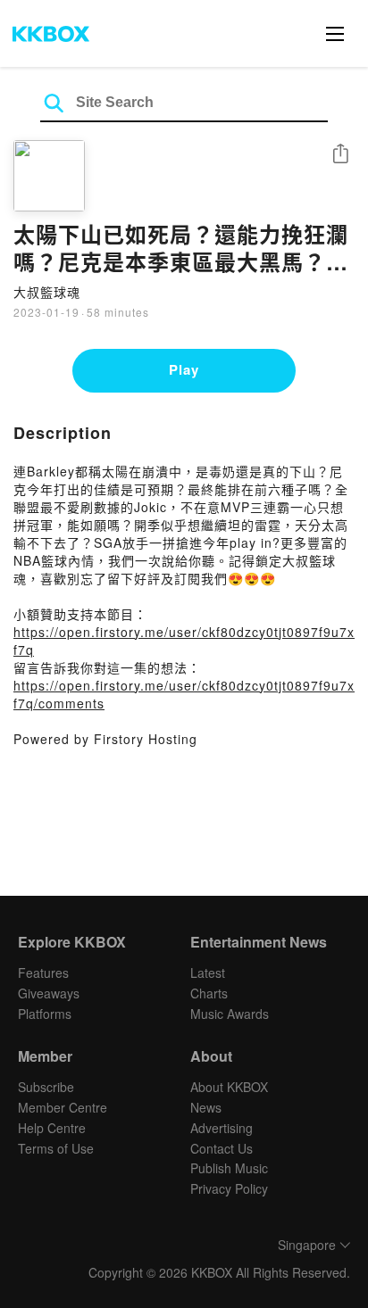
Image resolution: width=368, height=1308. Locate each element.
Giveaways (48, 993)
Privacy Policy (229, 1188)
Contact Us (221, 1148)
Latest (207, 972)
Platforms (44, 1013)
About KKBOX (229, 1087)
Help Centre (52, 1128)
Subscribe (46, 1087)
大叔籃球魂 (46, 292)
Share (340, 154)
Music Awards (229, 1013)
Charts (209, 993)
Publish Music (229, 1168)
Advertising (221, 1128)
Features (43, 972)
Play (184, 369)
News (206, 1107)
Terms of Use (56, 1148)
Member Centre (62, 1107)
